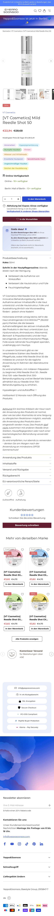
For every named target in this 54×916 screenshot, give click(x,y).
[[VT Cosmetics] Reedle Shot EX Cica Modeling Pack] (14, 602)
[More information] (26, 229)
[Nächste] (51, 61)
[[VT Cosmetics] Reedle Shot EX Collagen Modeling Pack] (14, 558)
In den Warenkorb (37, 199)
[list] (27, 61)
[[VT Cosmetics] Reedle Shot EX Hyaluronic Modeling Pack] (39, 558)
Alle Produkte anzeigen (27, 639)
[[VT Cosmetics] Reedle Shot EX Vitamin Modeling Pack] (39, 602)
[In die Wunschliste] (22, 550)
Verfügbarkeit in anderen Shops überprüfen (28, 211)
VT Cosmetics (16, 31)
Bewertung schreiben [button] (27, 525)
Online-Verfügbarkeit (17, 176)
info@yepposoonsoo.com (16, 836)
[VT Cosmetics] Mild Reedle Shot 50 (37, 31)
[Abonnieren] (47, 805)
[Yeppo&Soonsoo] (27, 763)
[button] (43, 11)
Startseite (6, 31)
